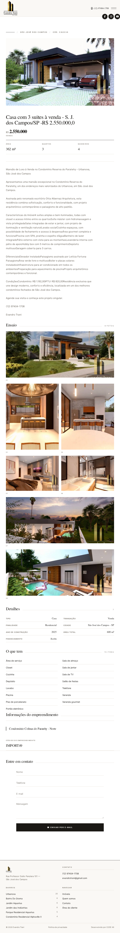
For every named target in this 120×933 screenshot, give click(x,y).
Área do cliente (69, 907)
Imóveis (66, 894)
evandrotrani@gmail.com (74, 878)
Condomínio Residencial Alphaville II (32, 916)
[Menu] (113, 8)
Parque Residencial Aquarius (32, 912)
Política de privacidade (57, 927)
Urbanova (32, 894)
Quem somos (68, 898)
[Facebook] (105, 16)
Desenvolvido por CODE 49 (102, 927)
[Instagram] (111, 16)
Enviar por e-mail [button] (61, 827)
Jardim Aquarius (32, 903)
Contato (66, 903)
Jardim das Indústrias (32, 907)
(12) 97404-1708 (101, 8)
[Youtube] (117, 16)
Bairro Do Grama (32, 898)
